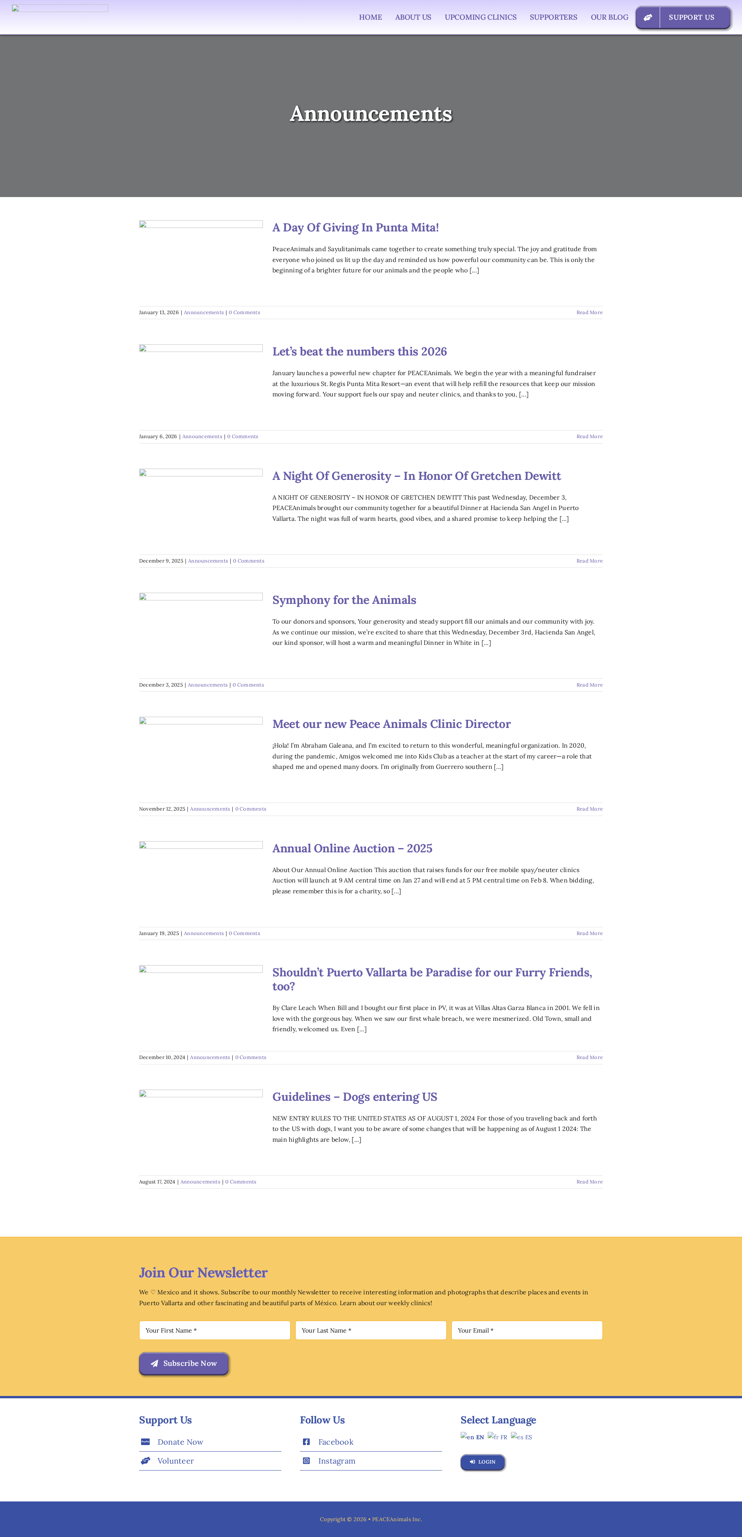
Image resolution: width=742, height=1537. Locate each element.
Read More (590, 312)
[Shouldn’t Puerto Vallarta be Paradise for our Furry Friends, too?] (201, 1004)
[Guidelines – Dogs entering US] (201, 1129)
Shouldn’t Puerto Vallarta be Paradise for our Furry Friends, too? (432, 979)
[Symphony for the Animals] (201, 632)
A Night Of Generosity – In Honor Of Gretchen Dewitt (416, 475)
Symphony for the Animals (344, 599)
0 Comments (244, 312)
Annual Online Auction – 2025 (352, 848)
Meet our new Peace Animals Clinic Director (391, 723)
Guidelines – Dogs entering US (354, 1096)
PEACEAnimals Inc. (397, 1519)
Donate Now (180, 1442)
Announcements (204, 312)
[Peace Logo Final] (60, 7)
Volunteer (176, 1461)
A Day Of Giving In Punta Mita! (355, 227)
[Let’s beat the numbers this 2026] (201, 383)
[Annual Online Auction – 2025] (201, 880)
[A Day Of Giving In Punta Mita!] (201, 259)
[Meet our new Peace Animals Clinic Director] (201, 756)
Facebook (336, 1442)
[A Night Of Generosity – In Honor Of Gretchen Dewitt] (201, 508)
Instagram (337, 1461)
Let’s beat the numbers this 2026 (359, 351)
